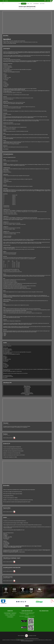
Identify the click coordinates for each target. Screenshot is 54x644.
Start (19, 3)
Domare (28, 3)
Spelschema (14, 613)
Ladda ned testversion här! (20, 638)
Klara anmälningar (36, 3)
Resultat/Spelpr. (42, 3)
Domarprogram (10, 616)
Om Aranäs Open (23, 3)
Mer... (31, 3)
